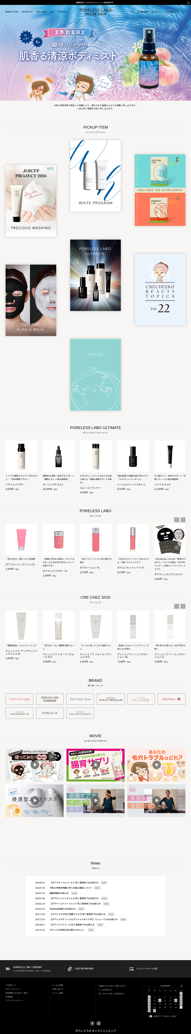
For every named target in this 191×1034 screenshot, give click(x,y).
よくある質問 (57, 985)
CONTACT (62, 11)
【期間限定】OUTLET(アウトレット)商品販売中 (94, 2)
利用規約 (9, 996)
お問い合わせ (57, 989)
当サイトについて (13, 989)
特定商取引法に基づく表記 (16, 993)
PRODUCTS (27, 11)
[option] (21, 465)
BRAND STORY (12, 11)
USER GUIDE (41, 11)
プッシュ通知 (57, 993)
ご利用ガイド (11, 985)
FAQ (52, 11)
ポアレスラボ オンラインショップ (95, 1031)
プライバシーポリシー (15, 1000)
